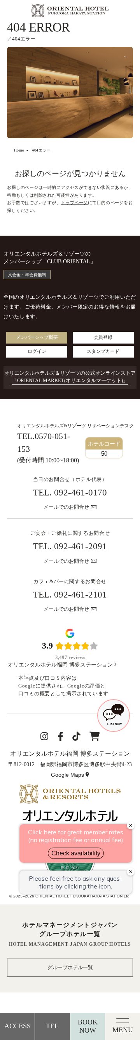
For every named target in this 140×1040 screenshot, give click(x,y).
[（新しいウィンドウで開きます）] (69, 788)
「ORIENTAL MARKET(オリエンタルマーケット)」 (70, 380)
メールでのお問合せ (66, 507)
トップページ (74, 202)
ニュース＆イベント (38, 231)
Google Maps (71, 775)
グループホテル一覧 (70, 967)
